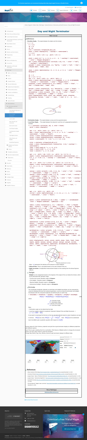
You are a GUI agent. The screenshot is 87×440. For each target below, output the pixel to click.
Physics (8, 49)
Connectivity (9, 63)
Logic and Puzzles (11, 100)
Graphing (9, 98)
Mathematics (9, 46)
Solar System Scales (13, 125)
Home (26, 25)
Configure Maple (10, 177)
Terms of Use (28, 437)
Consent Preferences (39, 437)
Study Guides (9, 166)
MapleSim (9, 182)
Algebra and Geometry (12, 72)
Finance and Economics (12, 89)
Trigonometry (10, 157)
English (11, 435)
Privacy (32, 437)
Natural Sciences (11, 103)
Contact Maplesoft (69, 7)
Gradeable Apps (11, 95)
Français (15, 435)
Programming (9, 54)
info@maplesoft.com (31, 420)
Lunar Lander (12, 118)
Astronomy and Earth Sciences (60, 25)
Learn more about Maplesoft (10, 428)
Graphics (9, 57)
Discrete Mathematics (12, 84)
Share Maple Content (11, 43)
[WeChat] (38, 427)
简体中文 (28, 435)
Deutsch (19, 435)
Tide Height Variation (13, 135)
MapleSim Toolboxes (11, 185)
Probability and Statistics (13, 152)
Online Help (35, 25)
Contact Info (28, 410)
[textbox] (33, 264)
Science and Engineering (12, 60)
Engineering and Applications (13, 86)
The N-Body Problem (13, 128)
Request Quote (79, 7)
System (8, 171)
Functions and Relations (13, 92)
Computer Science (11, 81)
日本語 (23, 435)
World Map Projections (14, 142)
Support (30, 25)
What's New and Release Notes (13, 34)
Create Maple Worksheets (12, 36)
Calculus (9, 78)
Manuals (8, 174)
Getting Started (10, 31)
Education (9, 163)
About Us (7, 410)
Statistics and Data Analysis (12, 52)
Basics (9, 75)
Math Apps (9, 70)
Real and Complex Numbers (13, 154)
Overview (10, 160)
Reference (9, 168)
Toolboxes (9, 179)
